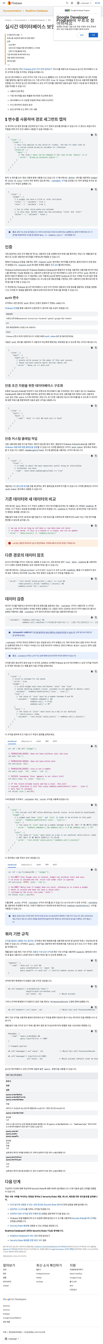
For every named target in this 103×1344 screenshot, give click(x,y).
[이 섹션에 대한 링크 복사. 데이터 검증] (26, 599)
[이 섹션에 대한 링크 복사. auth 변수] (21, 297)
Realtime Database (36, 10)
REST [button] (55, 741)
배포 (18, 1226)
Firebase (8, 20)
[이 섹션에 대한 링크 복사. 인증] (14, 247)
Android (6, 1306)
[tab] (12, 741)
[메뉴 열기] (4, 3)
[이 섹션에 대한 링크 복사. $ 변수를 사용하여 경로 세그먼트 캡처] (68, 119)
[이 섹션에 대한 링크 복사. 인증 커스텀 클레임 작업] (39, 439)
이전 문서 (73, 1290)
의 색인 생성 (24, 1236)
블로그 (38, 1269)
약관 (4, 1332)
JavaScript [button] (12, 741)
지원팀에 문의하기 (76, 1269)
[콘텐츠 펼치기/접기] (21, 34)
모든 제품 (6, 1322)
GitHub (6, 1286)
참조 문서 (55, 265)
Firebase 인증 (11, 308)
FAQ (71, 1286)
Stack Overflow (76, 1273)
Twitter (39, 1278)
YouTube (39, 1282)
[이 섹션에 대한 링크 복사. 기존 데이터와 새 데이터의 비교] (58, 499)
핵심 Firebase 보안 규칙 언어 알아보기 (35, 69)
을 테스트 (82, 1218)
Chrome (6, 1310)
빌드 (49, 20)
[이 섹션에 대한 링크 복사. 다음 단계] (22, 1182)
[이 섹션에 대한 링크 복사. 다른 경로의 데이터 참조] (46, 555)
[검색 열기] (67, 3)
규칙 (58, 181)
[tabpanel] (51, 770)
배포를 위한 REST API (26, 1240)
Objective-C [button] (26, 741)
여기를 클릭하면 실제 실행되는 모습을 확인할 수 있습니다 (54, 632)
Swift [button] (39, 741)
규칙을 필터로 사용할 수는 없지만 (19, 941)
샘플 (4, 1278)
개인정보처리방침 (15, 1332)
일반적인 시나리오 (18, 1209)
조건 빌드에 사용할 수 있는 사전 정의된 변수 (35, 1204)
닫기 (82, 35)
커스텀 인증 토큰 (20, 486)
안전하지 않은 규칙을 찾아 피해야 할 (25, 1214)
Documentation (12, 10)
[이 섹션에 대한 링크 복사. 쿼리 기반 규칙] (31, 934)
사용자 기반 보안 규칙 (42, 952)
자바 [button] (46, 741)
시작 (93, 35)
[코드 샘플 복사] (96, 135)
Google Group (75, 1278)
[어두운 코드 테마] (92, 135)
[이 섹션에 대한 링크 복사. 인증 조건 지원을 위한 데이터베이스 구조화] (65, 385)
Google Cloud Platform (12, 1318)
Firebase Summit (43, 1273)
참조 (4, 1273)
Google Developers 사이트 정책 (60, 1249)
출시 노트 (73, 1282)
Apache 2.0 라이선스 (10, 1249)
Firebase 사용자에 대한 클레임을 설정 (21, 447)
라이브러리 (7, 1282)
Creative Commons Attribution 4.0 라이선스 (50, 1247)
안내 (4, 1269)
